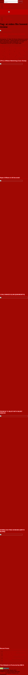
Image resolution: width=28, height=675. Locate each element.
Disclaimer (5, 7)
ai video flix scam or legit (10, 55)
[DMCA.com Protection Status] (4, 669)
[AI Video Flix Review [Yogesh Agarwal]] (14, 30)
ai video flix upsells (10, 56)
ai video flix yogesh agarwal (11, 58)
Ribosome (2, 673)
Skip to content (4, 15)
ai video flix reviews (15, 53)
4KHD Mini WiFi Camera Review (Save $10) (14, 654)
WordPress (9, 674)
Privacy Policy (6, 5)
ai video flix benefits (15, 47)
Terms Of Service (7, 6)
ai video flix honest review (16, 49)
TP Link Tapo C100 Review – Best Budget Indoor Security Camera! (14, 652)
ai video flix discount (21, 48)
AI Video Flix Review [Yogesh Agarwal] (13, 52)
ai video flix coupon (10, 48)
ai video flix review (19, 51)
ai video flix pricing (9, 51)
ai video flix (6, 47)
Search (2, 0)
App (1, 47)
